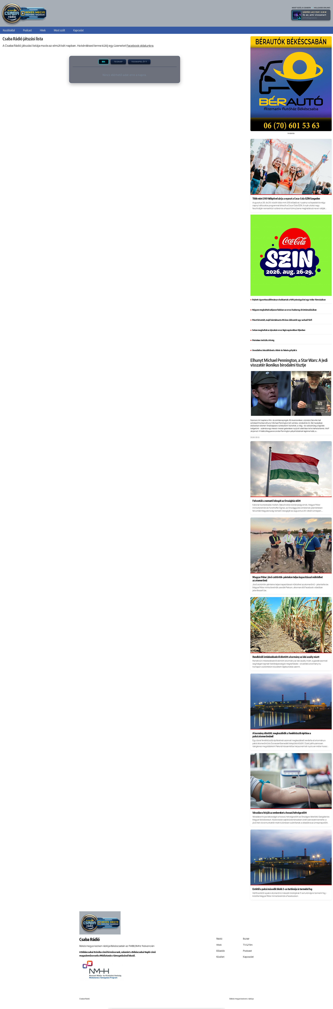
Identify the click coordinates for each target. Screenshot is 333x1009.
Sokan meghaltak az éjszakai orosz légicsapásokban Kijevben (278, 330)
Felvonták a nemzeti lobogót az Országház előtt (276, 500)
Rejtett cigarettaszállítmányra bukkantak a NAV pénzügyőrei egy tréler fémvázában (289, 299)
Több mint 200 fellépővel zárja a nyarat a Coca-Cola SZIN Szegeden (286, 198)
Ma (103, 62)
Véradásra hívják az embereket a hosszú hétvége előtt (279, 812)
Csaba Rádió (89, 939)
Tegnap (118, 62)
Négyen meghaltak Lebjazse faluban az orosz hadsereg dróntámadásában (284, 310)
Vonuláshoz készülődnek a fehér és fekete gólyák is (274, 350)
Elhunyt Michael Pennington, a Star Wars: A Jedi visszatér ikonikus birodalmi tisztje (289, 362)
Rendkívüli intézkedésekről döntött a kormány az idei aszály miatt (285, 656)
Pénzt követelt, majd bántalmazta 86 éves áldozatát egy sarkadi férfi (282, 320)
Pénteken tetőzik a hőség (263, 340)
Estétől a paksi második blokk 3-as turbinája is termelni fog (282, 889)
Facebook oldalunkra (140, 46)
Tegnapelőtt (139, 62)
